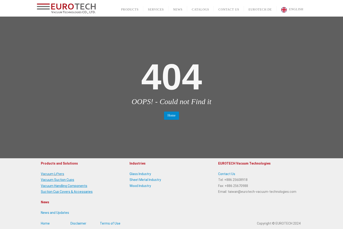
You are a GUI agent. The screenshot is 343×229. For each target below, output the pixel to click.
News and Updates (55, 213)
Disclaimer (78, 223)
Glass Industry (140, 174)
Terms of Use (110, 223)
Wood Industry (140, 186)
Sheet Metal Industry (145, 180)
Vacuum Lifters (52, 174)
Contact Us (226, 174)
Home (171, 115)
